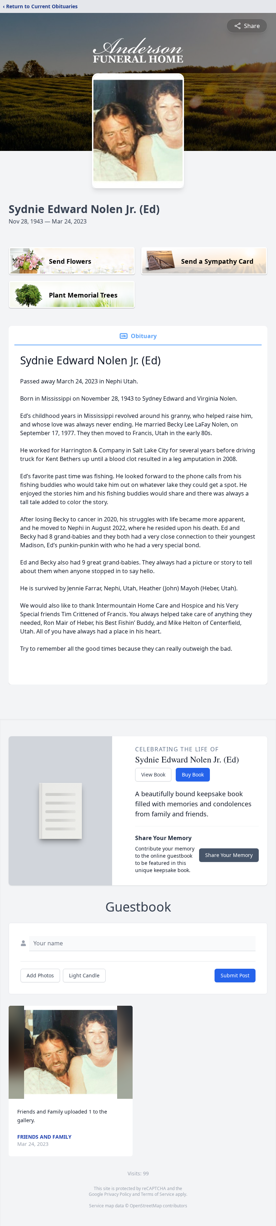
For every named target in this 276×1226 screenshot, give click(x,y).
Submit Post (235, 975)
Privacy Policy (117, 1194)
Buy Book (193, 774)
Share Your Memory (229, 855)
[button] (70, 1052)
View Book (153, 774)
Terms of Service (157, 1194)
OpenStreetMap (146, 1206)
